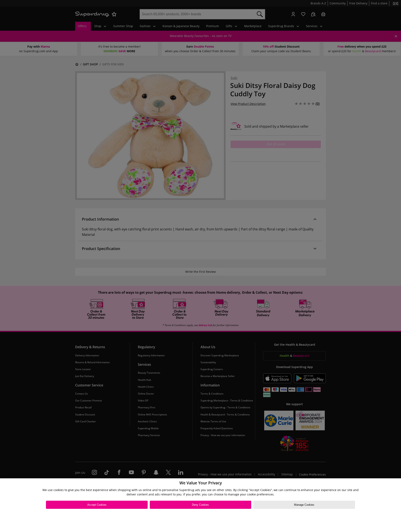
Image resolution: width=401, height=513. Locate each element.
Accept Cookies (97, 504)
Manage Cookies (304, 504)
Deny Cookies (200, 504)
